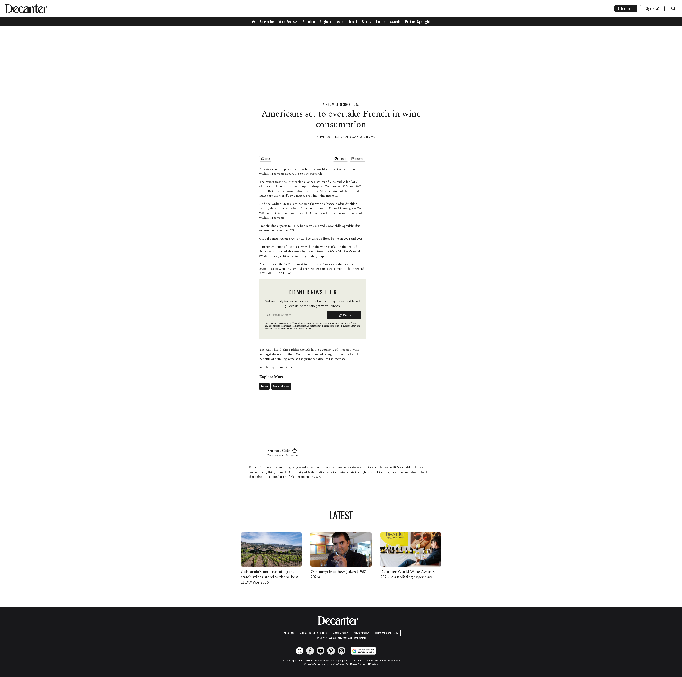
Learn (340, 21)
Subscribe (624, 8)
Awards (395, 21)
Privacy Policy (361, 632)
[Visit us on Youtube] (320, 651)
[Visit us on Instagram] (341, 651)
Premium (308, 21)
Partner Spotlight (417, 21)
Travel (352, 21)
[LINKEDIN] (295, 450)
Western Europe (281, 386)
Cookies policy (340, 632)
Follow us (343, 158)
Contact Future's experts (313, 632)
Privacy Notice (350, 323)
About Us (289, 632)
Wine (326, 104)
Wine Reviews (288, 21)
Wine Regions (341, 104)
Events (380, 21)
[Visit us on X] (300, 651)
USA (356, 104)
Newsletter (359, 158)
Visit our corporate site (387, 660)
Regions (325, 21)
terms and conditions (386, 632)
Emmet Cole (325, 137)
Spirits (366, 21)
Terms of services (300, 323)
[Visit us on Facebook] (310, 651)
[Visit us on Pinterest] (331, 651)
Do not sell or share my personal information (341, 638)
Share (267, 158)
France (264, 386)
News (371, 137)
